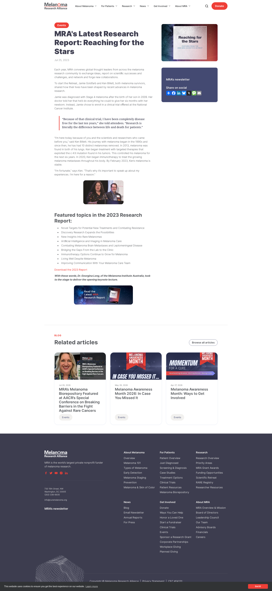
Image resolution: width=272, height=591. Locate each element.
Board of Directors (207, 512)
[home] (55, 6)
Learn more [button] (92, 586)
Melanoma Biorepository (174, 492)
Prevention (130, 482)
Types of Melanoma (135, 467)
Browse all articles (203, 342)
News (143, 6)
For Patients (107, 6)
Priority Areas (204, 462)
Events (61, 25)
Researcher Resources (209, 487)
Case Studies (167, 472)
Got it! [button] (258, 586)
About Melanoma (84, 6)
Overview (129, 458)
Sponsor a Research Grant (175, 537)
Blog (126, 507)
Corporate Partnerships (174, 541)
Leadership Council (207, 517)
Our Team (202, 522)
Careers (200, 537)
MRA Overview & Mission (211, 507)
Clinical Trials (167, 482)
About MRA (181, 6)
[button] (86, 6)
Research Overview (207, 458)
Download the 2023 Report (70, 269)
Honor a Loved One (171, 517)
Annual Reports (133, 517)
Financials (202, 532)
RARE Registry (204, 482)
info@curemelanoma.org (55, 500)
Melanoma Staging (135, 477)
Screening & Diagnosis (173, 467)
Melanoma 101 (132, 462)
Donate (219, 6)
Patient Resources (170, 487)
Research (127, 6)
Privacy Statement (153, 581)
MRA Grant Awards (207, 467)
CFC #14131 (175, 581)
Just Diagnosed (169, 462)
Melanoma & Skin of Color (139, 487)
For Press (129, 522)
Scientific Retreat (206, 477)
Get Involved (160, 6)
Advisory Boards (206, 527)
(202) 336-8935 (52, 494)
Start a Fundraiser (170, 522)
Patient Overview (170, 458)
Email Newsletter (134, 512)
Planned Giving (169, 551)
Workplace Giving (170, 546)
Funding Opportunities (209, 472)
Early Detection (133, 472)
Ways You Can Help (171, 512)
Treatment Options (171, 477)
